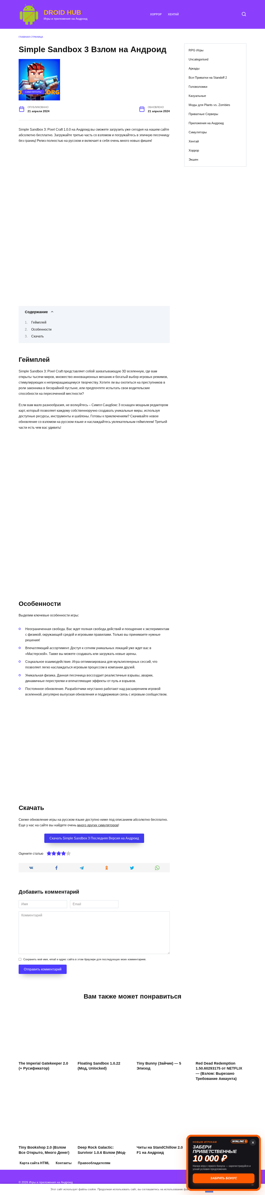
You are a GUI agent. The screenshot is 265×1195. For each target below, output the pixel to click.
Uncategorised (198, 59)
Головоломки (198, 86)
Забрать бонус (223, 1178)
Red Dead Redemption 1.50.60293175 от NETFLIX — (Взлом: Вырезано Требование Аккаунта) (219, 1071)
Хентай (173, 14)
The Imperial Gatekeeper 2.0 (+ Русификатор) (43, 1066)
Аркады (194, 68)
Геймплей (38, 322)
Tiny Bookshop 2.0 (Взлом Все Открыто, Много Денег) (44, 1150)
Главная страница (31, 37)
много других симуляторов (97, 825)
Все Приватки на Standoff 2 (208, 77)
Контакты (64, 1163)
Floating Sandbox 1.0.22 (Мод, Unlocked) (99, 1066)
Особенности (41, 329)
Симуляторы (33, 92)
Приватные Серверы (203, 114)
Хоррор (156, 14)
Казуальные (197, 95)
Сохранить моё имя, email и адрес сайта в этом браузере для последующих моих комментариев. (84, 959)
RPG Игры (196, 50)
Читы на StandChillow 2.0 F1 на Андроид (160, 1150)
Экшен (193, 159)
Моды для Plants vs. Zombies (209, 105)
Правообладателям (94, 1163)
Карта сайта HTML (34, 1163)
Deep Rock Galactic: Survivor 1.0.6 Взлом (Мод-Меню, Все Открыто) (102, 1152)
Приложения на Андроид (206, 123)
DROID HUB (62, 12)
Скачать (37, 336)
